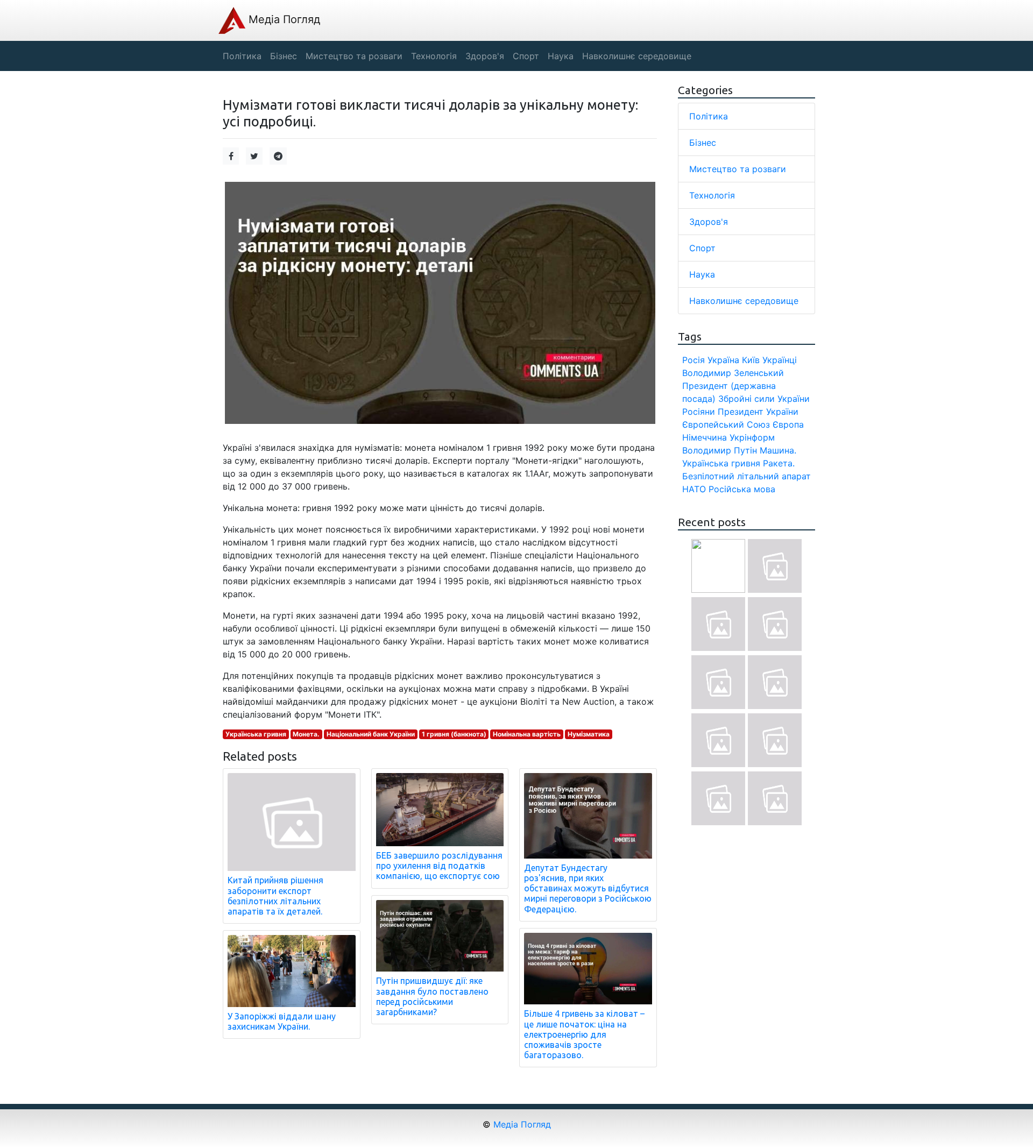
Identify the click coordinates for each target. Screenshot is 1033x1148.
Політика (708, 116)
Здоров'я (708, 221)
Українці (779, 360)
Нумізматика (589, 734)
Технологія (712, 195)
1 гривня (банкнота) (454, 734)
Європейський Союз (726, 424)
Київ (751, 360)
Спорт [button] (526, 56)
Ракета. (779, 463)
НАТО (694, 489)
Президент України (758, 411)
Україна (723, 360)
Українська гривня (255, 734)
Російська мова (742, 489)
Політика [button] (242, 56)
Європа (788, 424)
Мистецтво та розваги (737, 169)
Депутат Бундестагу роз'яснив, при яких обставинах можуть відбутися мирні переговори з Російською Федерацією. (588, 888)
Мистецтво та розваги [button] (354, 56)
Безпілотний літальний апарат (746, 476)
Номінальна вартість (527, 734)
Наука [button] (561, 56)
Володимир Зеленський (733, 372)
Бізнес (702, 142)
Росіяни (698, 411)
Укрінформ (752, 437)
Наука (702, 274)
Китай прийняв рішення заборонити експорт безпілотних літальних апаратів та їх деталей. (275, 895)
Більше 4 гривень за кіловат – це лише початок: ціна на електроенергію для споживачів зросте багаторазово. (584, 1034)
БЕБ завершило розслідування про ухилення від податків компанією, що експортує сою (439, 866)
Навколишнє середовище (743, 300)
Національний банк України (371, 734)
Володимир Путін (719, 450)
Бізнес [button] (283, 56)
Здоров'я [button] (484, 56)
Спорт (702, 248)
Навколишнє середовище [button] (636, 56)
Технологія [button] (434, 56)
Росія (693, 360)
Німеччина (704, 437)
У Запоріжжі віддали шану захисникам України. (282, 1021)
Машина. (778, 450)
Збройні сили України (764, 398)
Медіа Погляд (282, 19)
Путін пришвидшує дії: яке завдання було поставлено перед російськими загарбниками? (432, 996)
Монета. (306, 734)
